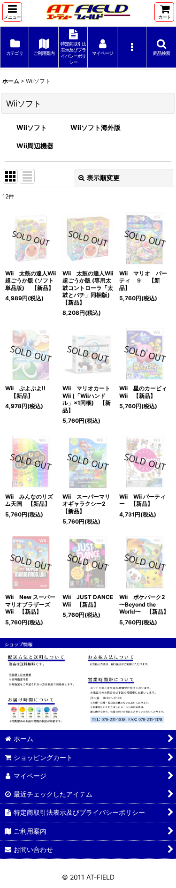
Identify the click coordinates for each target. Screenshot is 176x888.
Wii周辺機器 (35, 146)
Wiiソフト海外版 (95, 127)
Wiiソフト (31, 127)
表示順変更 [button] (103, 178)
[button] (12, 12)
